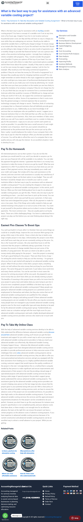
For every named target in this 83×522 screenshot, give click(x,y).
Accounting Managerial (53, 517)
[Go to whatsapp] (5, 515)
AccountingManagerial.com (13, 486)
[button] (47, 3)
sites (19, 353)
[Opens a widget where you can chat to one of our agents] (75, 518)
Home (3, 21)
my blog (40, 31)
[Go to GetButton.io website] (5, 519)
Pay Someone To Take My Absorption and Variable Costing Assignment (33, 21)
